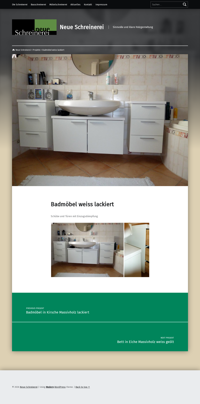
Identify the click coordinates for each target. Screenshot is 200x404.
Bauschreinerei (38, 4)
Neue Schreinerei (82, 27)
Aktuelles (75, 4)
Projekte (36, 50)
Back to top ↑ (82, 387)
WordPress (60, 387)
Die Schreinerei (19, 4)
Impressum (101, 4)
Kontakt (88, 4)
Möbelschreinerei (58, 4)
